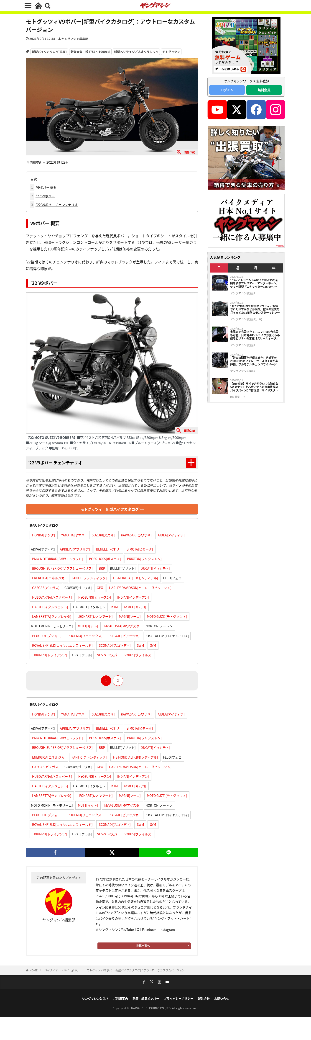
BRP (102, 568)
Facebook (149, 929)
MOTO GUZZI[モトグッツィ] (167, 616)
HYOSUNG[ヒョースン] (94, 597)
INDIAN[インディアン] (133, 597)
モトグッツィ (171, 51)
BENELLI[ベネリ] (108, 549)
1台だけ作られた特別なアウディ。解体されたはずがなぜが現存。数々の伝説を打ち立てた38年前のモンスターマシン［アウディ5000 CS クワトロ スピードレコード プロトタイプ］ (255, 309)
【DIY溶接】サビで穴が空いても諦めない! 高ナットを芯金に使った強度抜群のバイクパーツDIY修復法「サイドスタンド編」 (254, 387)
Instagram (167, 929)
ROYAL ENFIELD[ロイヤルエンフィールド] (62, 645)
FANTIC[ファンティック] (89, 578)
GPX (100, 587)
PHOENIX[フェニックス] (85, 635)
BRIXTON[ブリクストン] (144, 558)
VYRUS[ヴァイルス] (138, 655)
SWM (140, 645)
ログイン (227, 90)
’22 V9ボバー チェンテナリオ (54, 204)
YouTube (127, 929)
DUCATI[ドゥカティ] (155, 568)
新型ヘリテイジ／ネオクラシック (136, 51)
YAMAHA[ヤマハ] (73, 535)
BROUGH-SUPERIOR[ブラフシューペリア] (62, 568)
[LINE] (168, 852)
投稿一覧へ (143, 945)
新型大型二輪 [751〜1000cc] (90, 51)
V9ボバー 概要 (43, 187)
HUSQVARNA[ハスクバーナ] (52, 597)
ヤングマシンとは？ (95, 998)
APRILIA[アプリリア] (75, 549)
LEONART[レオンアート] (95, 616)
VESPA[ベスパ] (107, 655)
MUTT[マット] (88, 626)
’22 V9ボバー (43, 196)
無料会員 (264, 90)
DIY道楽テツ (237, 397)
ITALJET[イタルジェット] (50, 607)
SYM (153, 645)
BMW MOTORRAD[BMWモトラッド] (57, 558)
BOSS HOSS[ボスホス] (105, 558)
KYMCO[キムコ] (135, 607)
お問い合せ (221, 998)
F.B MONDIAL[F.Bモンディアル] (135, 578)
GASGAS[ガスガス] (45, 587)
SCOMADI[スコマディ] (115, 645)
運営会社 (204, 998)
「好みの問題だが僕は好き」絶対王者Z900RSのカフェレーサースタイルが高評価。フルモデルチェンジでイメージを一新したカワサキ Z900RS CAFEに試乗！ (254, 361)
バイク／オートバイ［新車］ (62, 970)
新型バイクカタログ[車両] (49, 51)
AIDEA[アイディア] (171, 535)
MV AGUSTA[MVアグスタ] (122, 626)
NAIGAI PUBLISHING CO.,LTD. (151, 1008)
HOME (34, 970)
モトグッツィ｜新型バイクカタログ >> (112, 509)
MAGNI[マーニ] (130, 616)
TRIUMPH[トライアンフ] (49, 655)
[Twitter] (112, 852)
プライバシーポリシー (178, 998)
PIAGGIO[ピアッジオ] (124, 635)
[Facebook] (55, 852)
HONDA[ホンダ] (43, 535)
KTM (114, 607)
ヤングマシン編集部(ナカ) (246, 319)
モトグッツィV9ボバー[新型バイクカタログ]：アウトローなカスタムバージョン (136, 970)
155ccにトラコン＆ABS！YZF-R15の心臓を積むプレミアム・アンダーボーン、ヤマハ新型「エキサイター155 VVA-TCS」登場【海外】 (254, 283)
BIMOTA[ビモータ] (140, 549)
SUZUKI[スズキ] (103, 535)
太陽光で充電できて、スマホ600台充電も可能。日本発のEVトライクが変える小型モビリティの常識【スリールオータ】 (255, 335)
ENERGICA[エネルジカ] (49, 578)
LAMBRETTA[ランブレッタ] (51, 616)
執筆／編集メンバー (146, 998)
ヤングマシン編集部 (74, 38)
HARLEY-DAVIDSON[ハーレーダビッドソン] (140, 587)
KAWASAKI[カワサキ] (136, 535)
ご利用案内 (120, 998)
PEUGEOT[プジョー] (46, 635)
